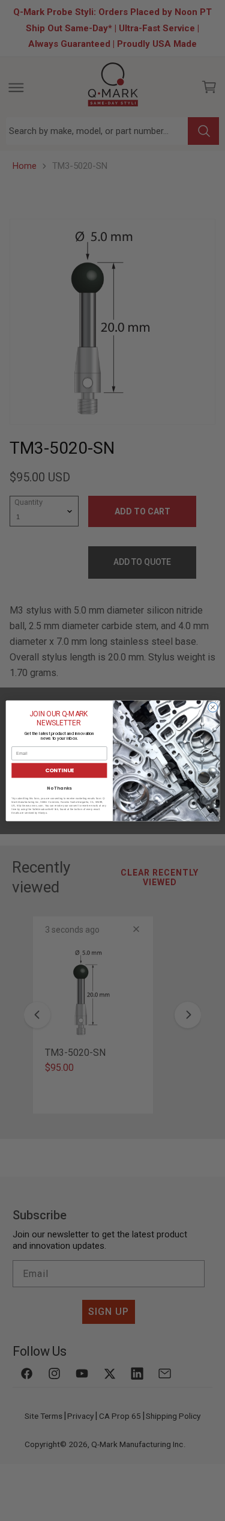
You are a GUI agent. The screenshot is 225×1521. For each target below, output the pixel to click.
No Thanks (59, 788)
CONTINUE (58, 770)
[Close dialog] (212, 707)
